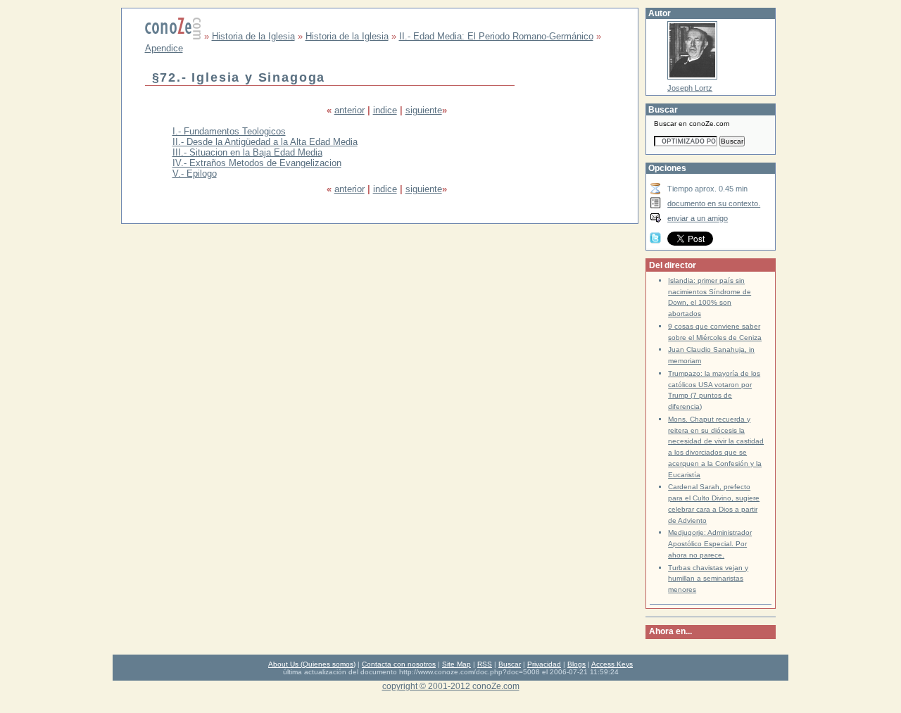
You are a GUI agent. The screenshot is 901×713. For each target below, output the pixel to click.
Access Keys (612, 664)
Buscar (509, 664)
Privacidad (544, 664)
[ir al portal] (173, 36)
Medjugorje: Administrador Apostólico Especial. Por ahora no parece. (710, 544)
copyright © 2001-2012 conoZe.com (450, 685)
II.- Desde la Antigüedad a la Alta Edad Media (265, 142)
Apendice (164, 48)
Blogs (576, 664)
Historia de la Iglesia (253, 36)
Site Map (456, 664)
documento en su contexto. (713, 203)
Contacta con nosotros (399, 664)
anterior (349, 110)
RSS (484, 664)
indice (385, 110)
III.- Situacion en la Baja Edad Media (247, 152)
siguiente (423, 110)
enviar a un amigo (697, 218)
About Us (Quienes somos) (311, 664)
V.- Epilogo (194, 173)
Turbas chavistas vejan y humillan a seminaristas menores (708, 579)
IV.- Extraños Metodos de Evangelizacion (256, 163)
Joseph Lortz (689, 88)
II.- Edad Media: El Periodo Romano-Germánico (496, 36)
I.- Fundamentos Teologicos (229, 131)
